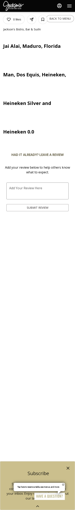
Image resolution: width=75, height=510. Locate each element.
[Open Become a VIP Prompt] (37, 506)
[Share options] (31, 19)
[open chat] (49, 496)
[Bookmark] (42, 19)
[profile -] (59, 5)
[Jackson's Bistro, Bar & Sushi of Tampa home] (21, 6)
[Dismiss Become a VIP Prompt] (68, 468)
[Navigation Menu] (69, 6)
